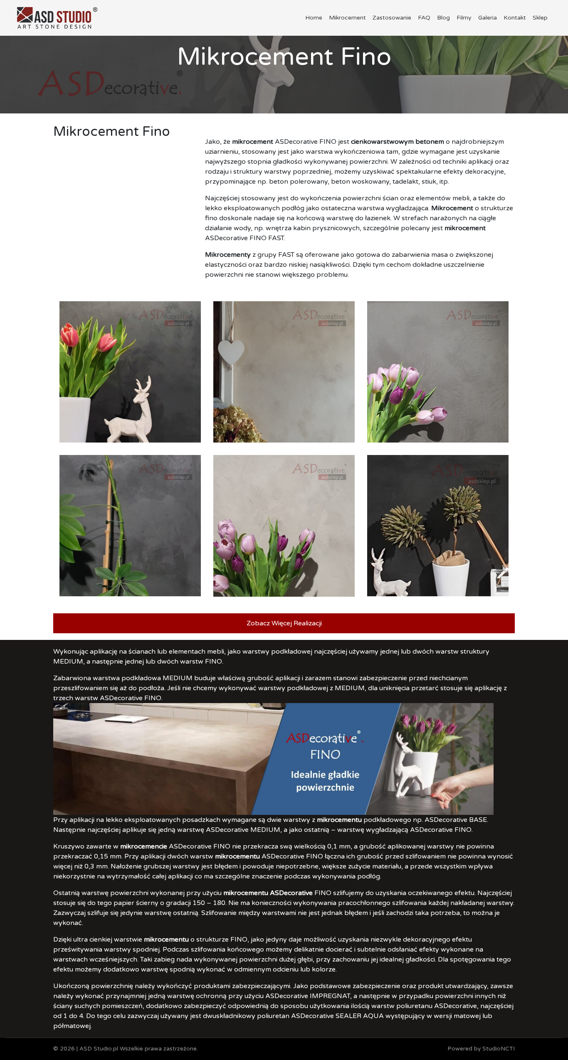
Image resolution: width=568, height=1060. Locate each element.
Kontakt (515, 17)
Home (313, 17)
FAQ (424, 17)
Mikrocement (347, 17)
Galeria (487, 17)
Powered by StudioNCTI (481, 1048)
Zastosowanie (392, 17)
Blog (443, 17)
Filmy (464, 17)
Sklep (540, 17)
